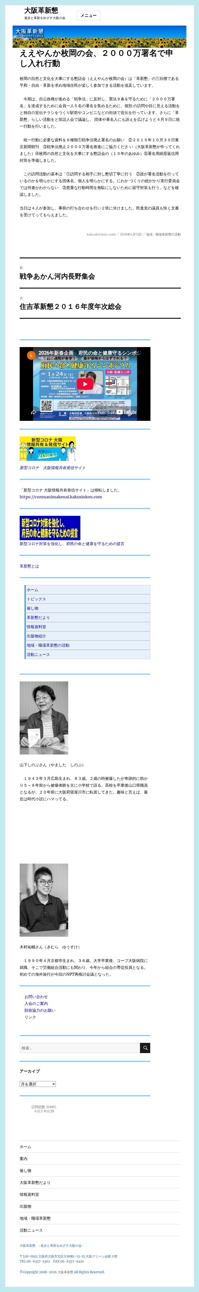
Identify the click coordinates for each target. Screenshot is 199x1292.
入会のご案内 (36, 1003)
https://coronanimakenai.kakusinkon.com (61, 496)
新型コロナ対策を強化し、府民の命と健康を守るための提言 (72, 543)
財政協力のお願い (40, 1010)
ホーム (32, 589)
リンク (30, 1017)
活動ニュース (38, 654)
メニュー (89, 15)
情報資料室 (36, 626)
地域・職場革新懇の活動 (163, 234)
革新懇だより (38, 617)
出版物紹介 (36, 635)
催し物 (32, 608)
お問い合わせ (36, 996)
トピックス (36, 598)
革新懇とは (29, 566)
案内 (23, 1158)
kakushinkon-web (101, 234)
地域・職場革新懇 (35, 1218)
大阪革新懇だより (35, 1182)
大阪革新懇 (41, 10)
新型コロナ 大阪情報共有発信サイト (53, 467)
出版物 (25, 1206)
